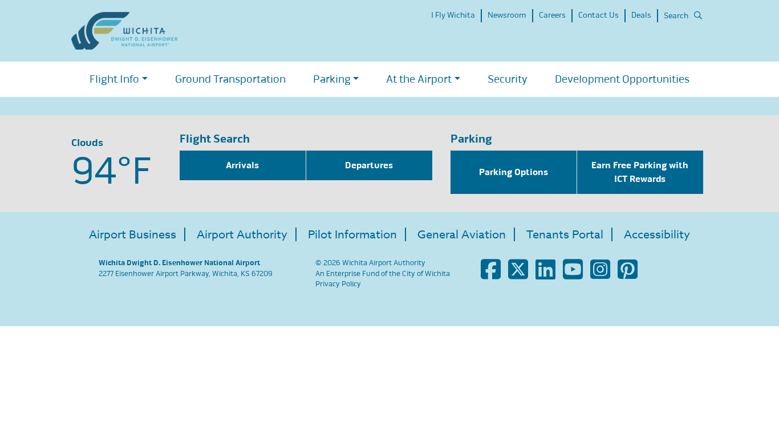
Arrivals (242, 165)
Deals (641, 15)
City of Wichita (426, 273)
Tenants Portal (564, 234)
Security (508, 79)
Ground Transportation (230, 79)
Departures (369, 165)
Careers (552, 15)
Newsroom (507, 15)
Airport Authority (242, 234)
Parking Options (513, 172)
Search (676, 16)
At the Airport (419, 79)
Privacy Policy (338, 284)
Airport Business (132, 234)
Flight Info (114, 79)
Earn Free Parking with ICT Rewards (639, 172)
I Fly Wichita (453, 15)
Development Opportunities (622, 79)
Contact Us (598, 15)
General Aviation (461, 234)
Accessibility (657, 234)
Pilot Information (352, 234)
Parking (332, 79)
